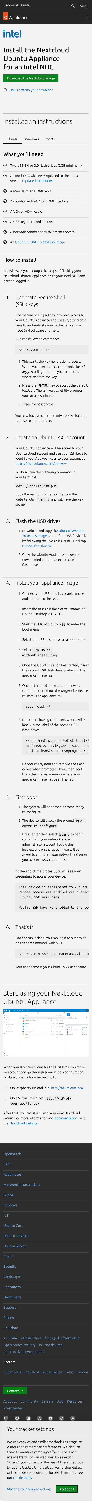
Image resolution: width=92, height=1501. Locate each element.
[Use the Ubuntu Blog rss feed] (73, 1419)
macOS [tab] (51, 139)
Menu (84, 6)
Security (9, 1266)
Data (13, 1338)
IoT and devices (50, 1345)
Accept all (66, 1489)
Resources (75, 1401)
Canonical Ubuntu (16, 5)
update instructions (38, 181)
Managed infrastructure (22, 1184)
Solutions (10, 1328)
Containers (12, 1287)
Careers (47, 1401)
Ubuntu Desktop (16, 1236)
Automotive (12, 1372)
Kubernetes (12, 1174)
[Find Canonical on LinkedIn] (29, 1419)
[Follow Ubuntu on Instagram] (40, 1419)
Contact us (15, 1391)
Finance (82, 1372)
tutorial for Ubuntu (36, 546)
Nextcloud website (23, 1123)
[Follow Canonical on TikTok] (62, 1419)
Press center (12, 1408)
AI (4, 1338)
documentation (66, 1118)
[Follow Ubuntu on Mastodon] (6, 1419)
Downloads (12, 1297)
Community (29, 1401)
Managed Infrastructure (63, 1338)
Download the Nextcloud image (31, 78)
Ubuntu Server (14, 1246)
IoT (6, 1215)
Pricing (8, 1317)
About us (10, 1401)
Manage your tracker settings (29, 1489)
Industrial (32, 1372)
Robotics (10, 1205)
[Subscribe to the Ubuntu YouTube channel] (51, 1419)
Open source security (19, 1345)
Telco (69, 1372)
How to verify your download (30, 90)
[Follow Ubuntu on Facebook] (18, 1419)
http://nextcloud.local (67, 1088)
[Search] (73, 6)
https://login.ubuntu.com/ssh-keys (41, 463)
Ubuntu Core (13, 1225)
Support (9, 1307)
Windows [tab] (32, 139)
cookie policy (23, 1477)
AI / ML (9, 1195)
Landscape (11, 1277)
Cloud (8, 1256)
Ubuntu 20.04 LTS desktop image (40, 242)
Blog (60, 1401)
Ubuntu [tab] (12, 139)
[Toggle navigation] (87, 17)
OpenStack (12, 1154)
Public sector (52, 1372)
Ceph (7, 1164)
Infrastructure (30, 1338)
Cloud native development (23, 1352)
